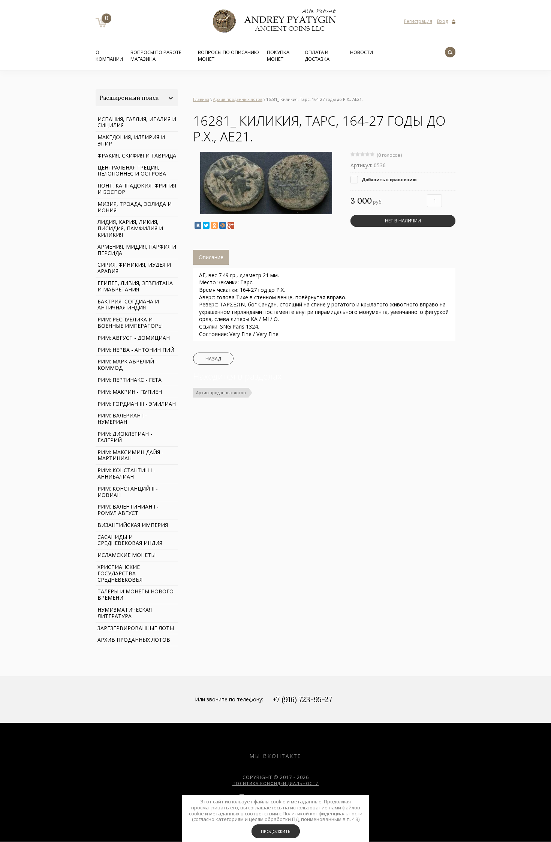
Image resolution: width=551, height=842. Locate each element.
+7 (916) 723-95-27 (302, 699)
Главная (201, 99)
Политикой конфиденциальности (322, 813)
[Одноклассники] (214, 225)
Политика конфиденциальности (275, 783)
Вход (442, 21)
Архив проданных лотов (237, 99)
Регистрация (418, 21)
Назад (213, 359)
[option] (266, 183)
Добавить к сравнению (389, 179)
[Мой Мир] (222, 225)
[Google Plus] (231, 225)
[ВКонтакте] (198, 225)
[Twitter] (206, 225)
